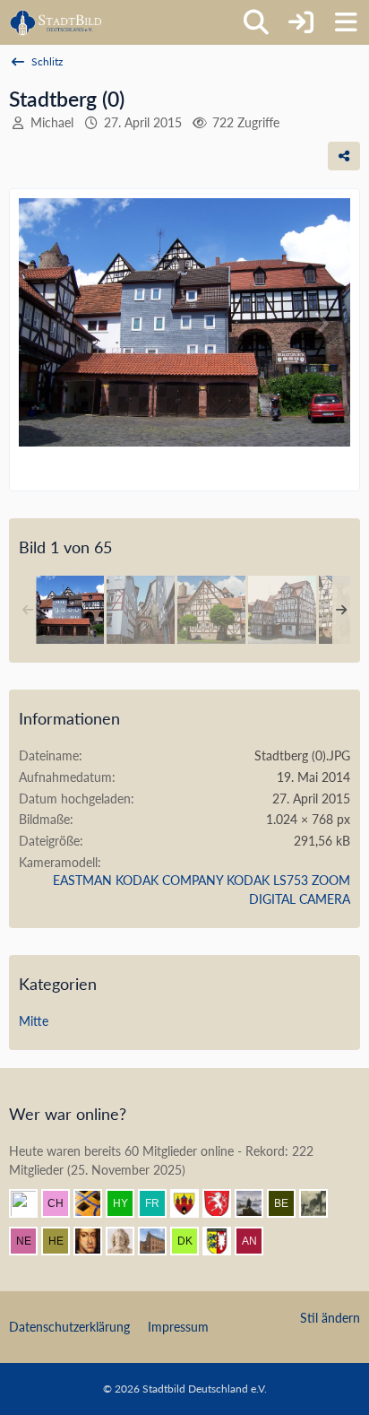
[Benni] (94, 1203)
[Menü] (346, 22)
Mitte (33, 1021)
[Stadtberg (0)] (70, 610)
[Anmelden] (301, 22)
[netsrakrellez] (30, 1241)
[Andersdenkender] (256, 1241)
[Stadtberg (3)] (282, 610)
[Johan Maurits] (127, 1241)
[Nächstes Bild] (320, 323)
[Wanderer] (256, 1203)
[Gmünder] (223, 1203)
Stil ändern (330, 1317)
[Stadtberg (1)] (141, 610)
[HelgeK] (62, 1241)
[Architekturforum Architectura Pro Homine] (56, 22)
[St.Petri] (30, 1203)
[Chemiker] (62, 1203)
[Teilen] (344, 156)
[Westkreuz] (191, 1203)
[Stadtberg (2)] (211, 610)
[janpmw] (159, 1241)
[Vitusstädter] (320, 1203)
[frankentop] (159, 1203)
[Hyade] (127, 1203)
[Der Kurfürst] (191, 1241)
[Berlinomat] (288, 1203)
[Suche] (256, 22)
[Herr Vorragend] (94, 1241)
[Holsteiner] (223, 1241)
